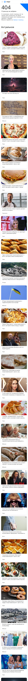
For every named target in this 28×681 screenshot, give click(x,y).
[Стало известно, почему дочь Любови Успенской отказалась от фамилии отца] (14, 388)
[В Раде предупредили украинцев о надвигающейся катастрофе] (14, 296)
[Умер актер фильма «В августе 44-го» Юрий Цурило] (14, 342)
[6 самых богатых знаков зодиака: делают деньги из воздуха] (14, 204)
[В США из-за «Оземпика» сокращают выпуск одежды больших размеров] (14, 642)
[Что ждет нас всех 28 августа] (14, 88)
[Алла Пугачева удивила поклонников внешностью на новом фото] (14, 504)
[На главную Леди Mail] (8, 2)
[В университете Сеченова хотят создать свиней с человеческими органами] (14, 458)
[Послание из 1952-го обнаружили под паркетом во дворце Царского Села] (14, 111)
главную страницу (18, 20)
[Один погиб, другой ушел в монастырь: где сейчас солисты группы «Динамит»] (14, 481)
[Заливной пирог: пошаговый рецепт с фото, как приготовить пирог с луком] (14, 181)
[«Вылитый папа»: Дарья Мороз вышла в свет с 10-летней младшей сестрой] (14, 65)
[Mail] (5, 2)
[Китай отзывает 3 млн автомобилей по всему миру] (14, 619)
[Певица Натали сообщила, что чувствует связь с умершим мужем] (14, 227)
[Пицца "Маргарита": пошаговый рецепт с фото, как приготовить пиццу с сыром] (14, 319)
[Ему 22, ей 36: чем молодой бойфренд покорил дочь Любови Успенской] (14, 665)
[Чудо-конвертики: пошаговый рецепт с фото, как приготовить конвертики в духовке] (14, 250)
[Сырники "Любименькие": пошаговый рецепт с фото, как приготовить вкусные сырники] (14, 411)
